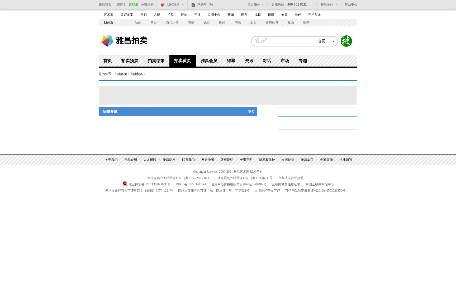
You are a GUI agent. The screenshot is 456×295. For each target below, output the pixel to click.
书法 (238, 22)
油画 (138, 22)
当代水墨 (172, 22)
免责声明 (246, 160)
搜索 (346, 41)
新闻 (230, 15)
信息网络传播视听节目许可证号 (239, 184)
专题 (284, 15)
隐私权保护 (267, 160)
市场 (285, 60)
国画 (222, 22)
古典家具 (272, 22)
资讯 (249, 60)
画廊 (143, 15)
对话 (267, 60)
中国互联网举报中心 (320, 184)
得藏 (231, 60)
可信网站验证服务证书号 (315, 191)
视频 (257, 15)
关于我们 (111, 160)
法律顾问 (345, 160)
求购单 (206, 4)
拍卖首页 (121, 74)
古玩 (157, 15)
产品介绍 (130, 160)
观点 (244, 15)
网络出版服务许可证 (213, 191)
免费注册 (147, 4)
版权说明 (227, 160)
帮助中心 (351, 4)
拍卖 (170, 15)
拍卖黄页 (182, 60)
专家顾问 (326, 160)
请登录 (133, 4)
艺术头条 (314, 15)
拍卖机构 (137, 74)
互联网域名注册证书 (286, 184)
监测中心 (214, 15)
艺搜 (197, 15)
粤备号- (191, 184)
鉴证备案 (127, 15)
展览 (184, 15)
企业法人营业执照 (290, 178)
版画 (291, 22)
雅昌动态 (169, 160)
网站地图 (207, 160)
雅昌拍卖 (132, 40)
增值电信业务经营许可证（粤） (178, 178)
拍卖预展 (129, 60)
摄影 (271, 15)
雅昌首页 (105, 4)
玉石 (253, 22)
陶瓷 (191, 22)
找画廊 (108, 22)
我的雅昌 (173, 4)
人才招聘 (150, 160)
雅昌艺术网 (107, 41)
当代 (298, 15)
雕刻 (306, 22)
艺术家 (108, 15)
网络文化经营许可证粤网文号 (139, 191)
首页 (107, 60)
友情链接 (288, 160)
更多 (251, 112)
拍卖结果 (156, 60)
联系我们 (188, 160)
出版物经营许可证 (267, 191)
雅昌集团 (307, 160)
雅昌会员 (209, 60)
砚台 (206, 22)
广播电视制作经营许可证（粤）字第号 (243, 178)
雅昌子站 (327, 4)
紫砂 (153, 22)
